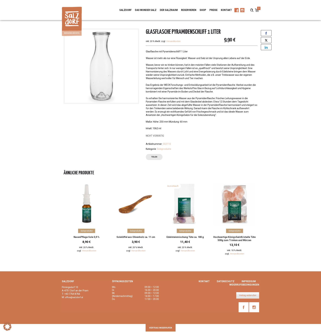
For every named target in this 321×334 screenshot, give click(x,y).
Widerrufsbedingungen (244, 284)
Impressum (249, 281)
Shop (203, 10)
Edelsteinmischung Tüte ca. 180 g (185, 237)
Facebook (236, 11)
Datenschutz (225, 281)
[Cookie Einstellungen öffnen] (7, 329)
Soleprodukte (164, 149)
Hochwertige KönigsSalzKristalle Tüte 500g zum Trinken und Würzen (234, 239)
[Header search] (251, 10)
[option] (86, 219)
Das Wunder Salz (145, 10)
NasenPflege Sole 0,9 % (86, 237)
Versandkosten (173, 41)
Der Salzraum (169, 10)
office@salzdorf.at (74, 297)
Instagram (242, 11)
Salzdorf (125, 10)
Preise (213, 10)
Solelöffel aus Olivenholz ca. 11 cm (136, 237)
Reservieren (188, 10)
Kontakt (226, 10)
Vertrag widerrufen (247, 295)
